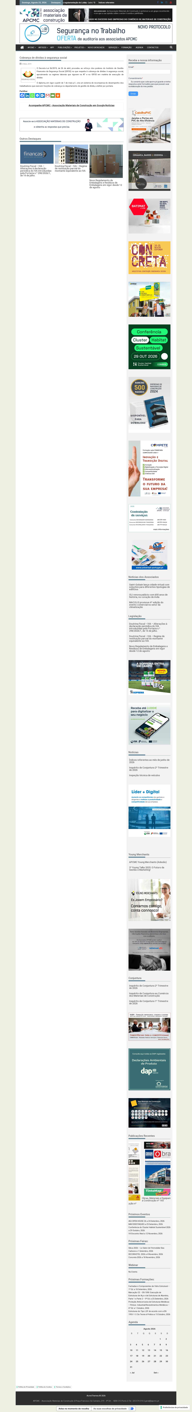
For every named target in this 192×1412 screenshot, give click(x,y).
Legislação (135, 616)
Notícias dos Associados (144, 577)
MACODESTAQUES (136, 1224)
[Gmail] (47, 95)
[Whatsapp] (32, 95)
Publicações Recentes (142, 1135)
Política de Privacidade (26, 1387)
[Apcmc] (22, 47)
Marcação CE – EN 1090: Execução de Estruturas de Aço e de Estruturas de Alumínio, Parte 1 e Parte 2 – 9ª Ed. (149, 1295)
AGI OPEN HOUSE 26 (137, 1221)
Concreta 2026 (135, 1257)
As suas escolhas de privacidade (110, 1408)
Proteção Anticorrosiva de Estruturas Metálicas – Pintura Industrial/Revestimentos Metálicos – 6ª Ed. (149, 1305)
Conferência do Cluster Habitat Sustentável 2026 (149, 1227)
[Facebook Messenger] (37, 95)
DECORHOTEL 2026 (137, 1254)
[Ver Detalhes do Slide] (120, 15)
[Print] (58, 95)
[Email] (52, 95)
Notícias (133, 752)
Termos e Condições (63, 1387)
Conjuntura (135, 978)
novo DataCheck (96, 47)
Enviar (133, 94)
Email (131, 67)
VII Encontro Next (136, 1233)
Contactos (152, 47)
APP (52, 47)
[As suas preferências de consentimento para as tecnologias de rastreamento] (174, 1407)
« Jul (132, 1373)
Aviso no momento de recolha (74, 1408)
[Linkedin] (27, 95)
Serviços (113, 47)
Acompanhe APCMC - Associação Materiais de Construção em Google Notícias (71, 105)
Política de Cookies (45, 1387)
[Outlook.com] (42, 95)
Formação (126, 47)
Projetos (79, 47)
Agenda (139, 47)
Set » (156, 1373)
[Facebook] (22, 95)
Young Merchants (139, 854)
